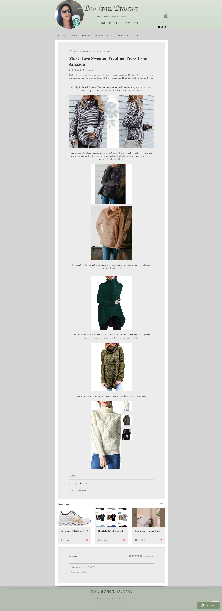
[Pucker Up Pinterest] (166, 27)
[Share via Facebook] (70, 483)
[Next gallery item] (118, 435)
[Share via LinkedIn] (81, 483)
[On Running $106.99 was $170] (74, 517)
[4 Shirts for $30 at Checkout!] (111, 517)
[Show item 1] (126, 406)
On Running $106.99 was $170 (74, 530)
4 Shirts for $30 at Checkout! (110, 530)
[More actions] (152, 51)
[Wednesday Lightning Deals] (148, 517)
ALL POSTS (62, 35)
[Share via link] (87, 483)
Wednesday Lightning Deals (147, 530)
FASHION (99, 35)
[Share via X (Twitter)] (75, 483)
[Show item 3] (126, 434)
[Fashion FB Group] (159, 27)
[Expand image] (118, 403)
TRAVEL (137, 35)
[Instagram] (162, 27)
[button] (166, 15)
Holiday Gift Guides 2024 (81, 35)
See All (162, 503)
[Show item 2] (126, 420)
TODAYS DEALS (123, 35)
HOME (110, 35)
